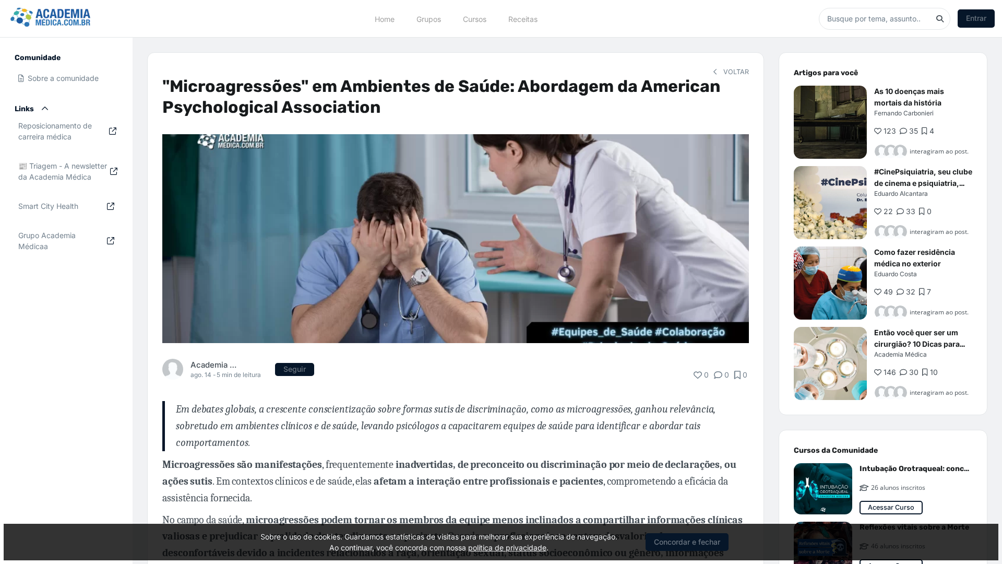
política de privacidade (507, 547)
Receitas (523, 18)
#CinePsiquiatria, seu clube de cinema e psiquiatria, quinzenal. (923, 183)
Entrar (976, 18)
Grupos (428, 18)
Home (385, 18)
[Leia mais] (830, 122)
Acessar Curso (891, 507)
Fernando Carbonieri (904, 113)
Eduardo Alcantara (901, 193)
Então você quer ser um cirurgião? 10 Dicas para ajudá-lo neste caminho (917, 344)
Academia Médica (215, 365)
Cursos (474, 18)
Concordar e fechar (687, 541)
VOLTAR (735, 72)
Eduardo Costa (895, 274)
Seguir (294, 369)
